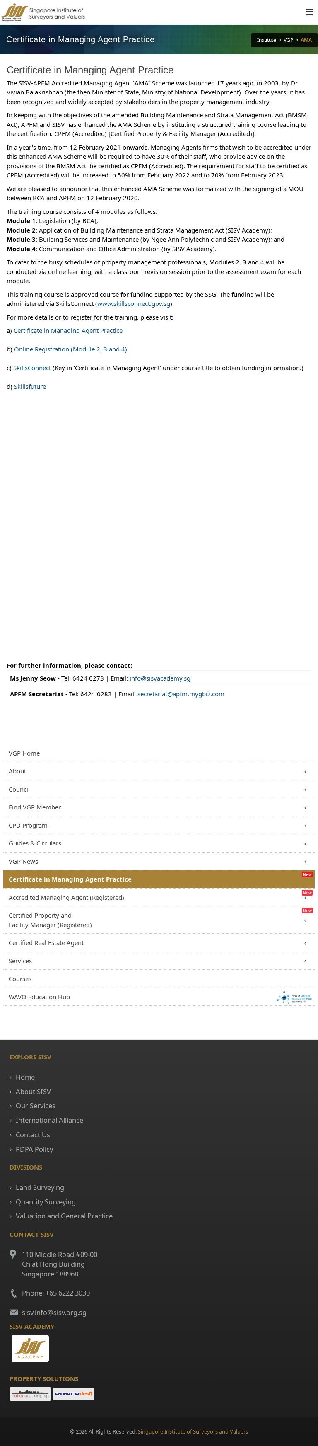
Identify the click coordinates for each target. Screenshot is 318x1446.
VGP (288, 40)
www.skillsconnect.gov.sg (133, 303)
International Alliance (49, 1120)
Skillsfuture (30, 386)
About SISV (33, 1091)
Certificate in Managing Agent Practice (68, 330)
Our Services (35, 1105)
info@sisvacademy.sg (160, 678)
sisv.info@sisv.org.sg (54, 1312)
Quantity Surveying (46, 1201)
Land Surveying (40, 1187)
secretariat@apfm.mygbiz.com (180, 694)
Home (25, 1077)
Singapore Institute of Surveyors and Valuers (193, 1431)
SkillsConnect (32, 367)
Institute (266, 40)
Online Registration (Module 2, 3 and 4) (70, 349)
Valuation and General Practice (64, 1216)
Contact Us (33, 1134)
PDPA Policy (34, 1149)
